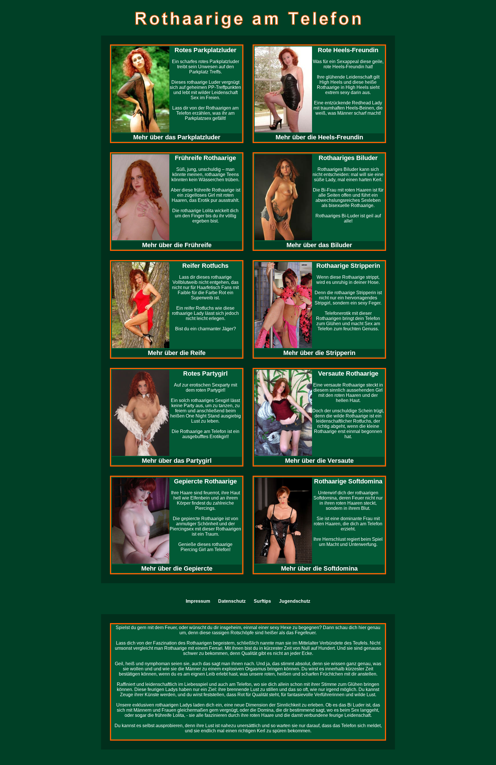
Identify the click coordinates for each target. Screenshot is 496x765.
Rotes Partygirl (205, 373)
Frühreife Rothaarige (205, 157)
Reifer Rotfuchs (205, 265)
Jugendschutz (294, 601)
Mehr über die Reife (177, 352)
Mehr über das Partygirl (177, 460)
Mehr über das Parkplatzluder (176, 137)
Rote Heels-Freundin (348, 50)
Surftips (262, 601)
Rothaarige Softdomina (348, 481)
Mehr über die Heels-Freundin (319, 137)
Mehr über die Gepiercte (176, 568)
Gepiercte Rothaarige (205, 481)
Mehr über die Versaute (319, 460)
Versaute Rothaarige (348, 373)
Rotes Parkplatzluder (206, 50)
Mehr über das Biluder (319, 245)
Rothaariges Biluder (348, 157)
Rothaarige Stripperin (348, 265)
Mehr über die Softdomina (319, 568)
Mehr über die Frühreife (177, 245)
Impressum (198, 601)
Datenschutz (232, 601)
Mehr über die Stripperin (319, 352)
